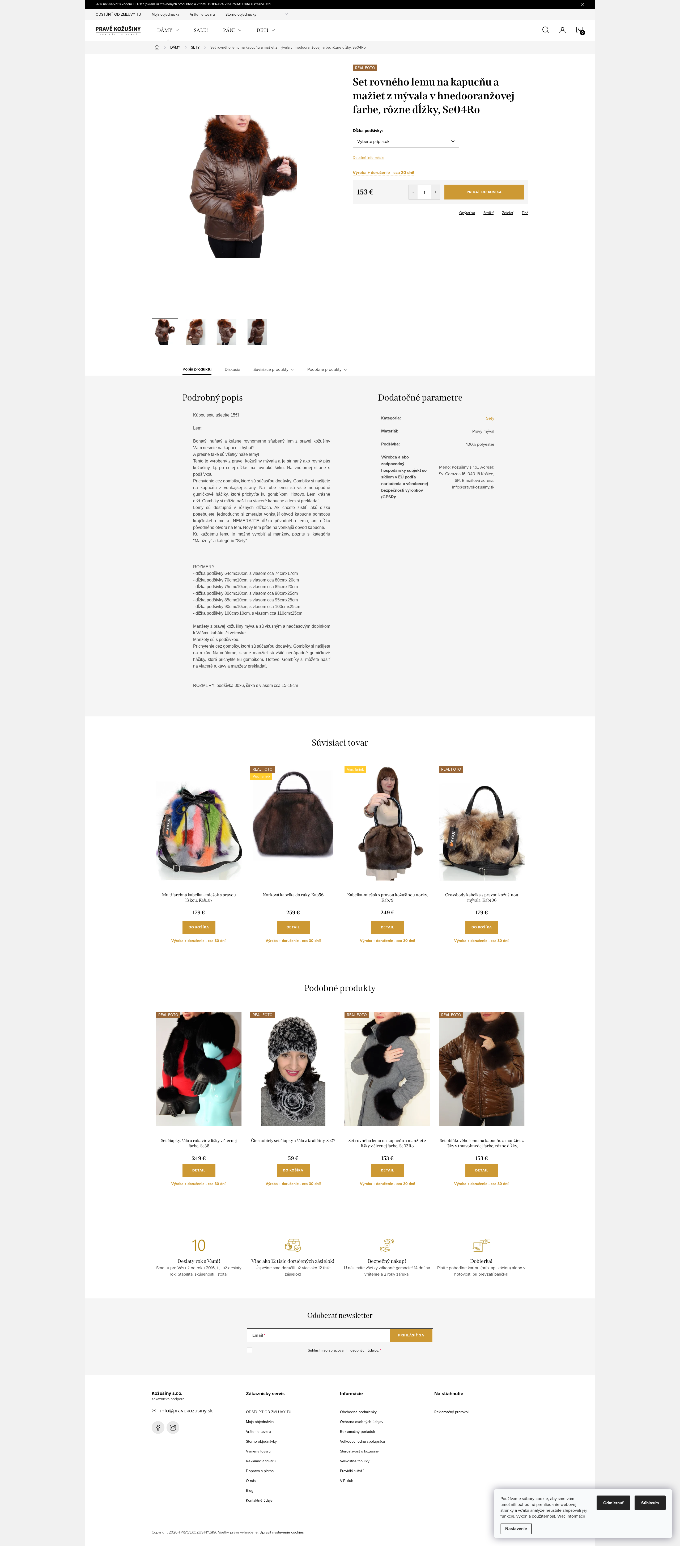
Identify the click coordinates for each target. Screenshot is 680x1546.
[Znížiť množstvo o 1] (413, 192)
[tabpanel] (199, 859)
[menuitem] (168, 30)
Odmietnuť (613, 1503)
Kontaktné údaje (259, 1500)
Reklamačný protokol (451, 1411)
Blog (249, 1490)
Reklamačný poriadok (357, 1431)
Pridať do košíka (484, 191)
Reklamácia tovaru (261, 1461)
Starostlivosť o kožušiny (359, 1451)
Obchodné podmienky (358, 1411)
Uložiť (362, 212)
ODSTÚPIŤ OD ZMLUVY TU (118, 14)
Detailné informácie (368, 157)
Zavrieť (380, 211)
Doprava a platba (260, 1470)
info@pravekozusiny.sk (186, 1410)
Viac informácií (571, 1516)
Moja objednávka (165, 14)
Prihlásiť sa (411, 1335)
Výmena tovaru (258, 1451)
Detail (293, 927)
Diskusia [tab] (232, 369)
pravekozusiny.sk (173, 1427)
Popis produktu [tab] (196, 369)
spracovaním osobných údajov (353, 1350)
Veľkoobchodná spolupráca (362, 1441)
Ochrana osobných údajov (361, 1421)
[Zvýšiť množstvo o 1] (435, 192)
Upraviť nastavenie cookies (282, 1532)
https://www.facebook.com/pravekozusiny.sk (158, 1427)
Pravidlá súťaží (351, 1470)
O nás (251, 1480)
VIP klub (346, 1480)
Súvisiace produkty (270, 369)
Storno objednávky (241, 14)
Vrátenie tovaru (202, 14)
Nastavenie (516, 1529)
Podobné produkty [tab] (324, 369)
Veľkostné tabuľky (354, 1461)
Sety (490, 418)
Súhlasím (650, 1503)
